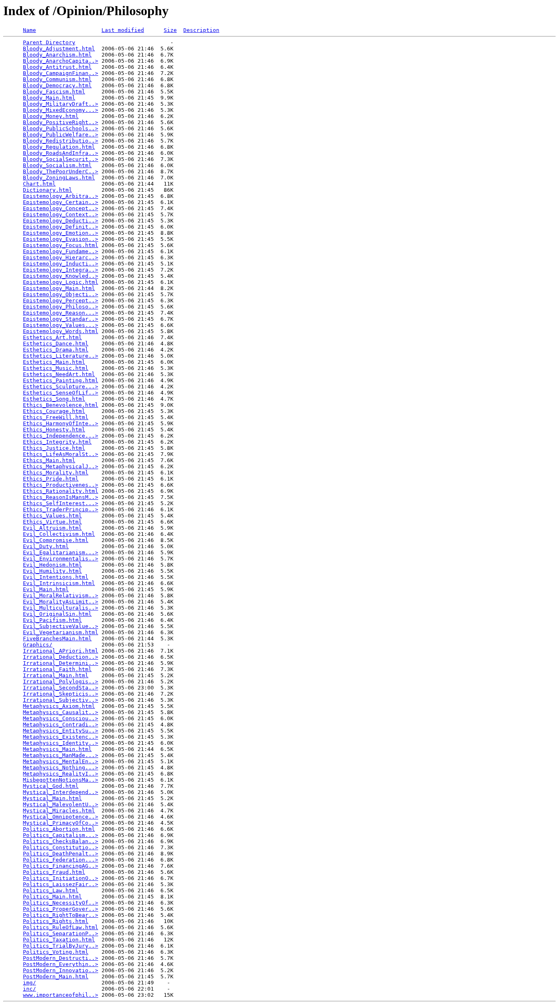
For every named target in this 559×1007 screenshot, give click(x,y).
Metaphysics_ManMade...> (60, 755)
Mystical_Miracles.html (59, 810)
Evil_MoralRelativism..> (60, 595)
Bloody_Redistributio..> (60, 141)
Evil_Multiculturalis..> (60, 608)
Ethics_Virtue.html (52, 522)
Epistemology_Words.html (60, 331)
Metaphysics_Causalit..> (60, 712)
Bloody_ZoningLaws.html (59, 178)
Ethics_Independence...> (60, 436)
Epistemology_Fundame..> (60, 251)
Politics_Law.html (51, 890)
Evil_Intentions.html (55, 577)
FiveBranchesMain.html (57, 638)
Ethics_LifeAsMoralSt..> (60, 454)
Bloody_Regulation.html (59, 147)
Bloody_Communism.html (57, 79)
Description (201, 30)
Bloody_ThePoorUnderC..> (60, 171)
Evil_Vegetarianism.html (60, 632)
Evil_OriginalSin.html (57, 614)
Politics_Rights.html (55, 921)
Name (29, 30)
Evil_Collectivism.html (59, 534)
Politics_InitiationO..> (60, 878)
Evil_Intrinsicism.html (59, 583)
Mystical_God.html (51, 786)
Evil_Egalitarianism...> (60, 552)
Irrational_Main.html (55, 675)
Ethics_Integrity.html (57, 442)
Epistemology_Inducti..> (60, 264)
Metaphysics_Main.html (57, 749)
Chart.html (39, 184)
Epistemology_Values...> (60, 325)
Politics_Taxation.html (59, 940)
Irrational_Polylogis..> (60, 681)
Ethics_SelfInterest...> (60, 503)
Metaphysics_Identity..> (60, 743)
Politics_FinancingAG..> (60, 866)
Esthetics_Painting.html (60, 380)
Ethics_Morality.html (55, 472)
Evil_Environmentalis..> (60, 559)
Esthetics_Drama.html (55, 350)
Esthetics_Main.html (54, 362)
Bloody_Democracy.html (57, 85)
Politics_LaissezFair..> (60, 884)
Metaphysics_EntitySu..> (60, 731)
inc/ (29, 989)
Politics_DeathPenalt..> (60, 854)
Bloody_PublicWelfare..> (60, 135)
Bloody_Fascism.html (54, 91)
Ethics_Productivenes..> (60, 485)
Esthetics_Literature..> (60, 356)
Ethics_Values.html (52, 516)
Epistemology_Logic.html (60, 282)
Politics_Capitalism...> (60, 835)
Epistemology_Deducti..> (60, 221)
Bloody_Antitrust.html (57, 67)
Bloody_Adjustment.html (59, 48)
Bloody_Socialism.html (57, 165)
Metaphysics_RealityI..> (60, 774)
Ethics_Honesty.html (54, 429)
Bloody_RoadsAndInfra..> (60, 153)
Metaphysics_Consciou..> (60, 718)
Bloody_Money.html (51, 116)
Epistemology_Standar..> (60, 319)
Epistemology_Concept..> (60, 208)
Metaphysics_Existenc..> (60, 737)
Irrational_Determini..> (60, 663)
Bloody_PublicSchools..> (60, 128)
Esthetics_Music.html (55, 368)
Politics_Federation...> (60, 860)
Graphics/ (37, 645)
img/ (29, 983)
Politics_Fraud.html (54, 872)
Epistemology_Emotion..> (60, 233)
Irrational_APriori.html (60, 651)
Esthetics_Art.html (52, 337)
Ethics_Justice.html (54, 448)
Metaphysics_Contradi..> (60, 724)
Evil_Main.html (46, 589)
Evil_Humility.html (52, 571)
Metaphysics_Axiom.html (59, 706)
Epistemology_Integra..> (60, 270)
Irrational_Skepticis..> (60, 694)
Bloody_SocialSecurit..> (60, 159)
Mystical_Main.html (52, 798)
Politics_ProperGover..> (60, 909)
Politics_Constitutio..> (60, 847)
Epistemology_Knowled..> (60, 276)
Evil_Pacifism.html (52, 620)
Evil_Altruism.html (52, 528)
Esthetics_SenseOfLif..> (60, 393)
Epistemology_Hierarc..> (60, 257)
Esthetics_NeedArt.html (59, 374)
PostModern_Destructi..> (60, 958)
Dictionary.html (47, 190)
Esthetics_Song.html (54, 399)
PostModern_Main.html (55, 976)
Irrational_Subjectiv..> (60, 700)
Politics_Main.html (52, 897)
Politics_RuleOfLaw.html (60, 927)
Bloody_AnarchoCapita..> (60, 61)
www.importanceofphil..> (60, 995)
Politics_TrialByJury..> (60, 946)
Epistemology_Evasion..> (60, 239)
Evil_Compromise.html (55, 540)
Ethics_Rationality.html (60, 491)
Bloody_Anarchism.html (57, 55)
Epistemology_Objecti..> (60, 294)
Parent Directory (49, 42)
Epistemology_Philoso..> (60, 307)
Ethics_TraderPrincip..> (60, 509)
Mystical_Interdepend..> (60, 792)
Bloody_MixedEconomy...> (60, 110)
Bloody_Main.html (49, 98)
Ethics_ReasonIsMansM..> (60, 497)
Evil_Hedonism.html (52, 565)
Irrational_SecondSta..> (60, 688)
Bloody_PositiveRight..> (60, 122)
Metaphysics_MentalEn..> (60, 761)
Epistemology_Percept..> (60, 300)
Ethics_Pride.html (51, 479)
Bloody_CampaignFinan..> (60, 73)
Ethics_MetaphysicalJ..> (60, 466)
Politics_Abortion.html (59, 829)
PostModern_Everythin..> (60, 964)
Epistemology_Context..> (60, 214)
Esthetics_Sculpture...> (60, 386)
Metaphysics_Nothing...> (60, 767)
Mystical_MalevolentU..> (60, 804)
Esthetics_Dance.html (55, 343)
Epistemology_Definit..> (60, 227)
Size (170, 30)
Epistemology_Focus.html (60, 245)
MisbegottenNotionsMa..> (60, 780)
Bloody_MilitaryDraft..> (60, 104)
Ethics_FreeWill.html (55, 417)
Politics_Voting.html (55, 952)
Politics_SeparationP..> (60, 933)
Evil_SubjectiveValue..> (60, 626)
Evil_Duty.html (46, 546)
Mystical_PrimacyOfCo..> (60, 823)
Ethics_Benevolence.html (60, 405)
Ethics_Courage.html (54, 411)
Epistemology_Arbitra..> (60, 196)
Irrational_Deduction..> (60, 657)
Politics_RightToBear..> (60, 915)
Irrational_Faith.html (57, 669)
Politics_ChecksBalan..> (60, 841)
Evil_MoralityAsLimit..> (60, 602)
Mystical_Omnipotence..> (60, 817)
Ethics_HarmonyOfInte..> (60, 423)
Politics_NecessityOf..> (60, 903)
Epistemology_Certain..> (60, 202)
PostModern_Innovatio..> (60, 970)
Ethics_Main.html (49, 460)
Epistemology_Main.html (59, 288)
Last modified (122, 30)
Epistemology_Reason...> (60, 313)
